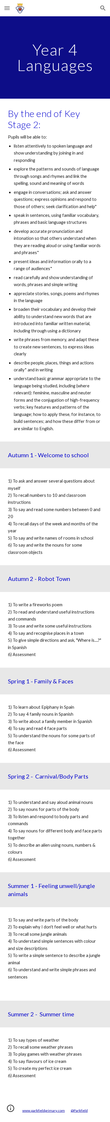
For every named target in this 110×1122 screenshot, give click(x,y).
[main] (55, 57)
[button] (7, 8)
